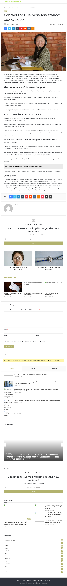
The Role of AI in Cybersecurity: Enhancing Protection (30, 374)
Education (7, 563)
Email (6, 335)
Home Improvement (10, 556)
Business (7, 550)
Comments (54, 368)
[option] (35, 444)
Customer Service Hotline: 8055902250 (25, 412)
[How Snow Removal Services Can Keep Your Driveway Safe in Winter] (39, 507)
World (10, 8)
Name (6, 329)
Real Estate (8, 569)
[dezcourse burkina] (13, 1)
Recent (33, 368)
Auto (6, 571)
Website (37, 335)
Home (6, 8)
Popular (12, 368)
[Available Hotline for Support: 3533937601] (13, 287)
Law (6, 566)
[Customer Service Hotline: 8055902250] (8, 414)
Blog (6, 561)
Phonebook (8, 543)
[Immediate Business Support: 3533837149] (33, 287)
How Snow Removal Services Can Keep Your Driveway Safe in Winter (54, 506)
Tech (6, 553)
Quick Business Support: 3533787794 (52, 294)
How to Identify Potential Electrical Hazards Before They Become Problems (37, 400)
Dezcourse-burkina (10, 540)
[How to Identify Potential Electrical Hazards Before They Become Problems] (8, 405)
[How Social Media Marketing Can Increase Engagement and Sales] (39, 515)
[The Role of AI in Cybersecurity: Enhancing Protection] (8, 377)
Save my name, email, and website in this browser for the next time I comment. (25, 341)
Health (6, 548)
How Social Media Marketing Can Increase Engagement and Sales (53, 514)
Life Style (7, 558)
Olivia (8, 24)
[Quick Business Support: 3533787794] (54, 287)
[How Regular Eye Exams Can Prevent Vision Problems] (39, 523)
